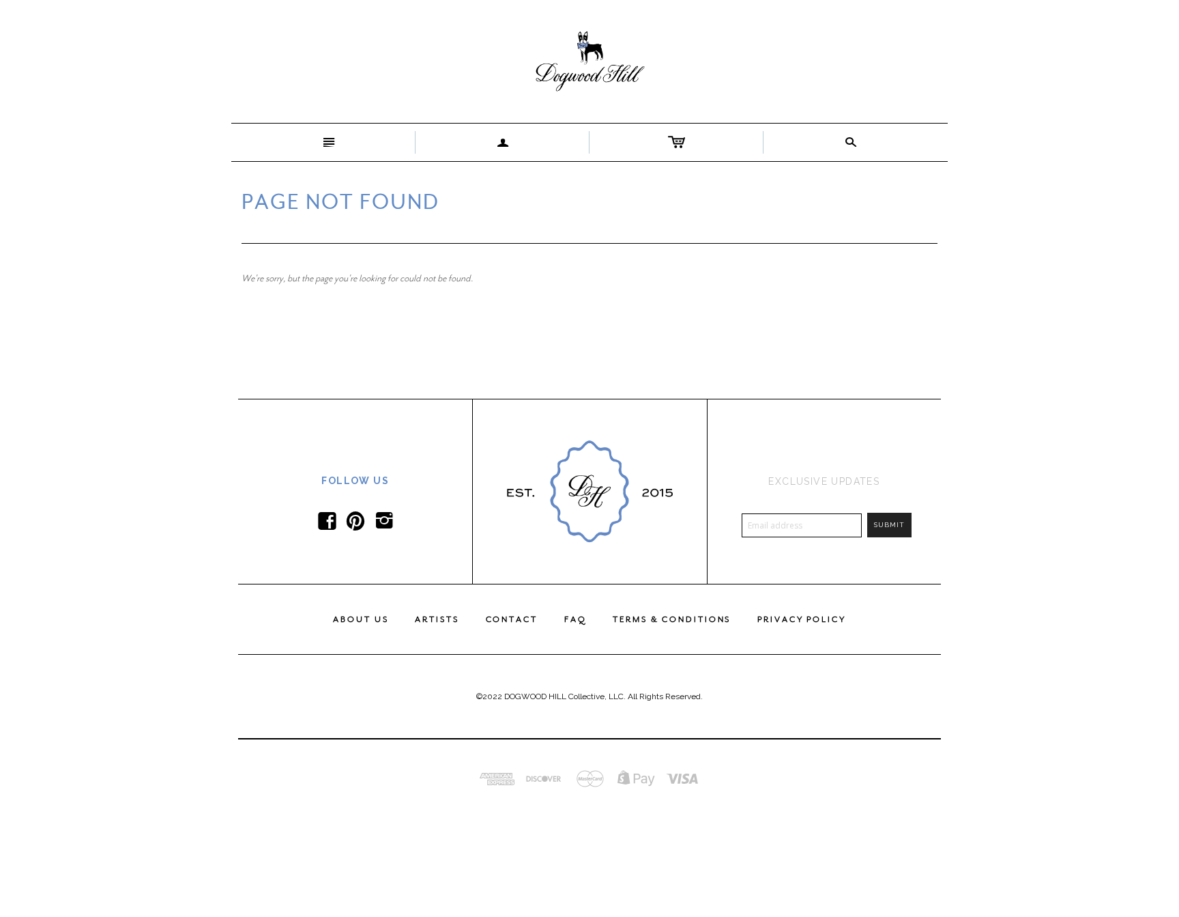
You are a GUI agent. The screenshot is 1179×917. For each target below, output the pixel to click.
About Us (360, 619)
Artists (436, 619)
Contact (512, 619)
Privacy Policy (801, 619)
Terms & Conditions (672, 619)
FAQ (575, 619)
